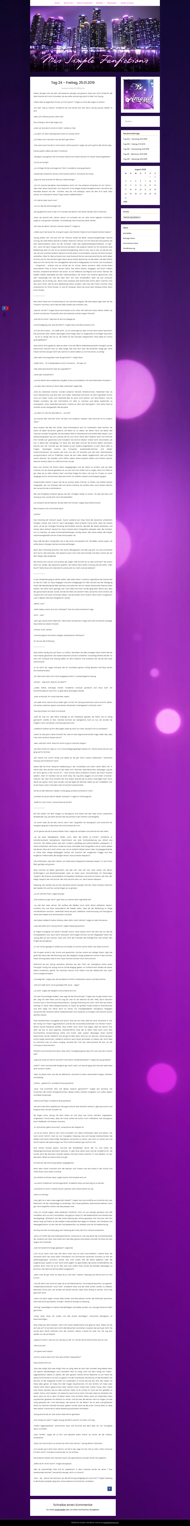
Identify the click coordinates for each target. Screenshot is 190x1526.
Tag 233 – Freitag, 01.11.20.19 (134, 144)
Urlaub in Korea (127, 3)
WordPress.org (129, 248)
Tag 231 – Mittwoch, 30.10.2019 (135, 154)
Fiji (83, 88)
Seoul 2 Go (68, 3)
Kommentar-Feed (130, 243)
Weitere (99, 3)
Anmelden (127, 233)
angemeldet (60, 1509)
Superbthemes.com (111, 1522)
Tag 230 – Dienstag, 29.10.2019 (135, 159)
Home (57, 3)
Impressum (112, 3)
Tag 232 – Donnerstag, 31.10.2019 (136, 149)
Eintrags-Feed (129, 238)
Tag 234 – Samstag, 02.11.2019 (135, 139)
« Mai (125, 201)
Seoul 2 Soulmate (84, 3)
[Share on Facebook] (109, 1490)
